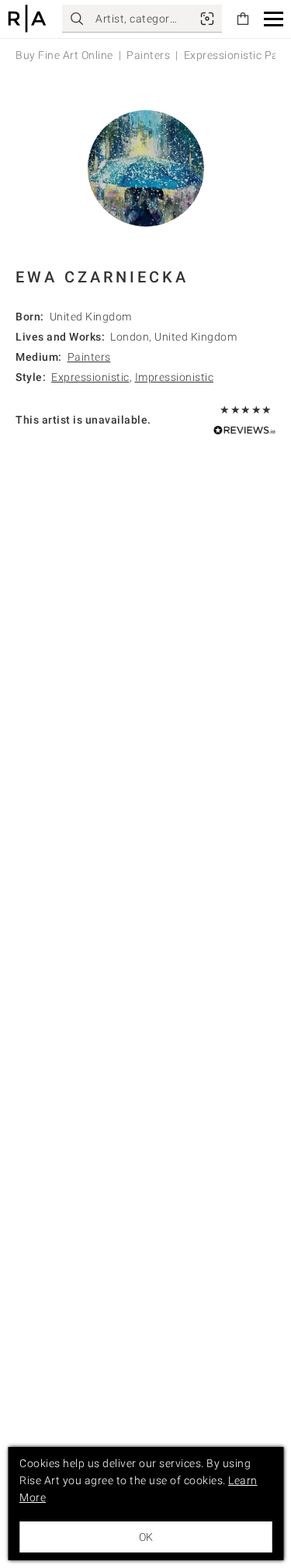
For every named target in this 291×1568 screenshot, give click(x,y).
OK (146, 1537)
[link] (207, 19)
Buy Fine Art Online (64, 55)
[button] (273, 19)
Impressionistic (174, 377)
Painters (148, 55)
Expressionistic (90, 377)
